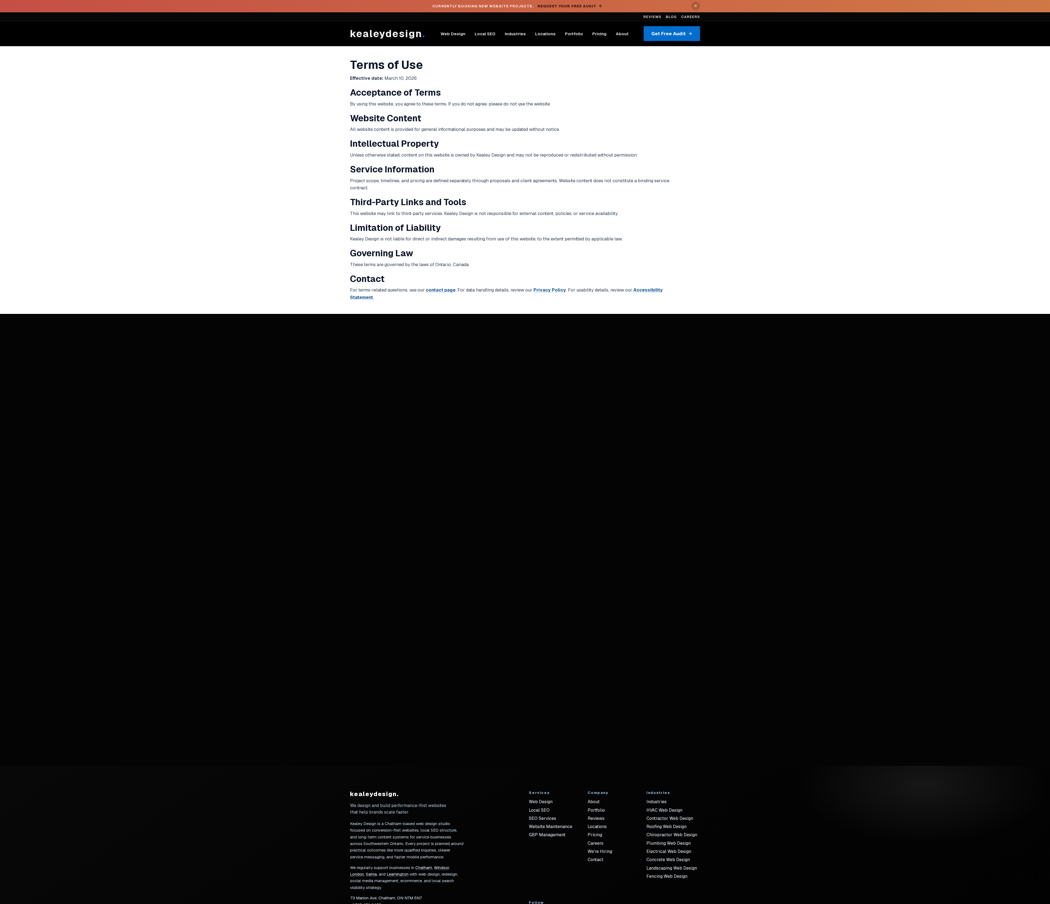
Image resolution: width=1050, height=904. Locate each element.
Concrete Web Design (668, 859)
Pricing (599, 33)
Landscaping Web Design (671, 868)
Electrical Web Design (668, 851)
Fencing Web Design (666, 876)
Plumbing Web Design (668, 843)
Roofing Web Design (666, 826)
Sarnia (371, 874)
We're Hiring (600, 851)
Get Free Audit (668, 34)
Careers (690, 16)
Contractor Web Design (669, 818)
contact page (441, 290)
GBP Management (547, 835)
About (622, 33)
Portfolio (574, 33)
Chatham (423, 867)
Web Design (453, 33)
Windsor (441, 867)
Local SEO (485, 33)
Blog (671, 16)
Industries (515, 33)
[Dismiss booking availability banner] (695, 6)
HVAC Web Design (664, 810)
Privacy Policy (549, 290)
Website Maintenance (550, 826)
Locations (545, 33)
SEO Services (542, 818)
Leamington (398, 874)
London (357, 874)
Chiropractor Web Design (671, 835)
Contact (595, 859)
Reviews (652, 16)
